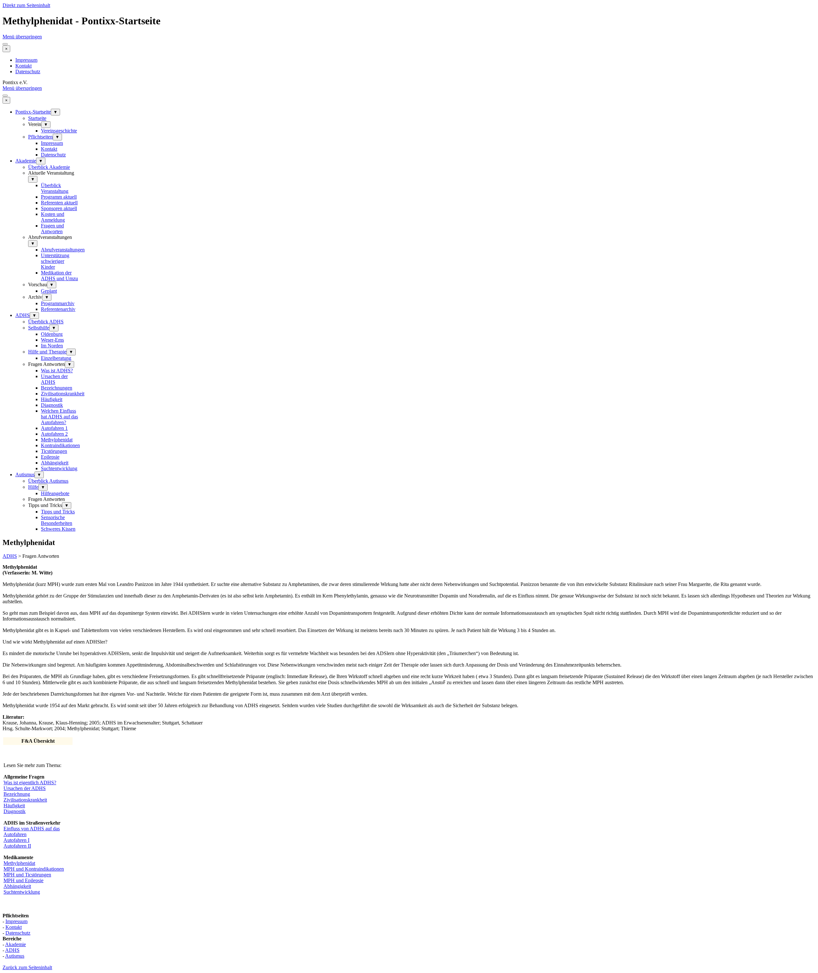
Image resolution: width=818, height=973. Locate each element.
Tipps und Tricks (58, 511)
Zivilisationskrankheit (62, 393)
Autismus (25, 474)
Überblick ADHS (46, 321)
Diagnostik (52, 405)
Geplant (49, 291)
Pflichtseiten (40, 136)
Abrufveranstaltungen (63, 249)
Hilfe (33, 487)
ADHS (22, 315)
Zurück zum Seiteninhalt (27, 967)
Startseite (37, 118)
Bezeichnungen (56, 388)
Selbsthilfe (38, 327)
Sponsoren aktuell (59, 208)
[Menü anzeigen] (5, 44)
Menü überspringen (22, 36)
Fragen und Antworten (52, 228)
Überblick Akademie (49, 167)
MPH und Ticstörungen (27, 874)
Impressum (26, 60)
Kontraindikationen (60, 445)
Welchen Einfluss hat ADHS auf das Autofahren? (59, 416)
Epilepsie (50, 457)
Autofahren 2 (54, 434)
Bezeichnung (17, 794)
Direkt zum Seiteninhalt (26, 5)
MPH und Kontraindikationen (34, 869)
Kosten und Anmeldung (53, 217)
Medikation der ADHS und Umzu (59, 275)
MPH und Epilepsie (23, 880)
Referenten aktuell (59, 202)
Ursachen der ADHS (54, 379)
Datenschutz (27, 71)
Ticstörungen (54, 451)
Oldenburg (52, 334)
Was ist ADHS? (57, 370)
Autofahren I (16, 840)
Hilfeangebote (55, 493)
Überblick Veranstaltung (54, 188)
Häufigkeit (51, 399)
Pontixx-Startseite (33, 112)
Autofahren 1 (54, 428)
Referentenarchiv (58, 309)
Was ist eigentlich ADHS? (30, 782)
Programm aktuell (59, 197)
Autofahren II (17, 846)
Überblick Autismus (48, 481)
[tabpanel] (409, 648)
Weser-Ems (52, 340)
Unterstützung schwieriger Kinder (55, 261)
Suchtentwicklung (59, 468)
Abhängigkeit (54, 462)
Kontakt (23, 65)
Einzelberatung (56, 358)
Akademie (25, 160)
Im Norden (52, 345)
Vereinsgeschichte (59, 130)
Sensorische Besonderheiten (56, 520)
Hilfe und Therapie (47, 351)
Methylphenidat (57, 439)
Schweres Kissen (58, 529)
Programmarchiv (57, 303)
